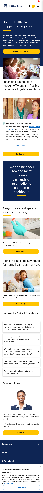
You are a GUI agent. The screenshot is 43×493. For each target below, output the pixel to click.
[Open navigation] (38, 6)
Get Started (20, 154)
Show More (20, 146)
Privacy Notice (8, 483)
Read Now (20, 251)
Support (5, 452)
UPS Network (8, 461)
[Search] (30, 6)
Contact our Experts (20, 51)
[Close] (40, 466)
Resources (7, 444)
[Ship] (33, 6)
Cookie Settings (21, 487)
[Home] (13, 6)
